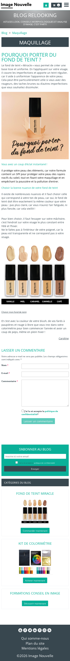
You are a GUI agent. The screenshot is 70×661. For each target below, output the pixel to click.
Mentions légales (35, 648)
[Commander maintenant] (35, 511)
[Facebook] (25, 630)
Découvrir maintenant (35, 603)
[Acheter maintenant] (35, 561)
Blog (4, 33)
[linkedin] (35, 630)
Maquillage (19, 33)
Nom (4, 365)
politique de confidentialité (44, 463)
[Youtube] (20, 630)
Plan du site (35, 643)
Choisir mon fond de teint (14, 312)
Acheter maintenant (35, 580)
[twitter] (30, 630)
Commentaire (9, 381)
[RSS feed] (49, 630)
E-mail (5, 373)
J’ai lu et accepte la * (40, 413)
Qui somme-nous (35, 638)
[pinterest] (40, 630)
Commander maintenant (35, 530)
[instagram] (44, 630)
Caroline (64, 338)
